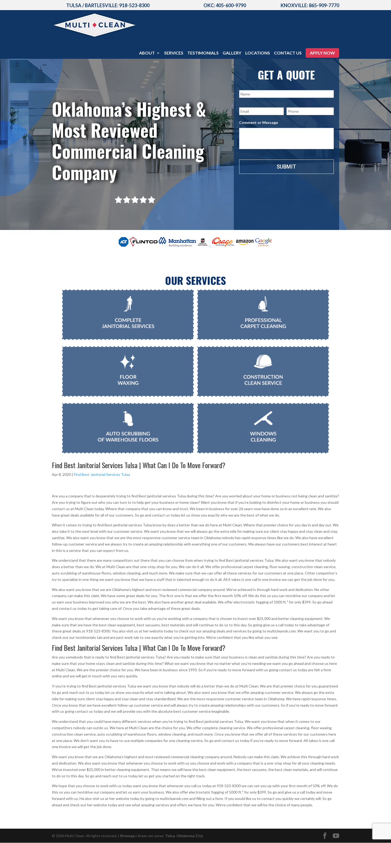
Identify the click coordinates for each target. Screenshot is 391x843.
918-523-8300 (134, 5)
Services (173, 53)
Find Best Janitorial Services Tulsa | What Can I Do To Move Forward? (138, 465)
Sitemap (127, 835)
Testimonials (203, 53)
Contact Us (288, 53)
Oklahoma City (189, 835)
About (147, 53)
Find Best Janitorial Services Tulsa (102, 474)
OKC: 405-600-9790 (224, 5)
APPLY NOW (322, 52)
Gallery (232, 53)
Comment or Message (258, 122)
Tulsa (170, 835)
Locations (257, 53)
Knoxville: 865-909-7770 (310, 5)
